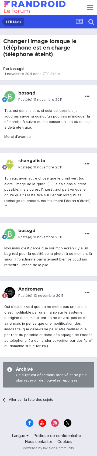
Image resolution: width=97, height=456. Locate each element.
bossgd (17, 68)
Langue (19, 435)
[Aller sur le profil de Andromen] (9, 292)
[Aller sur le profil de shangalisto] (9, 164)
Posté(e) (40, 99)
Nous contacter (38, 441)
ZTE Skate (51, 73)
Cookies (64, 441)
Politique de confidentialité (57, 435)
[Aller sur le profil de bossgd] (9, 96)
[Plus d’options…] (87, 96)
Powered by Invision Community (48, 448)
